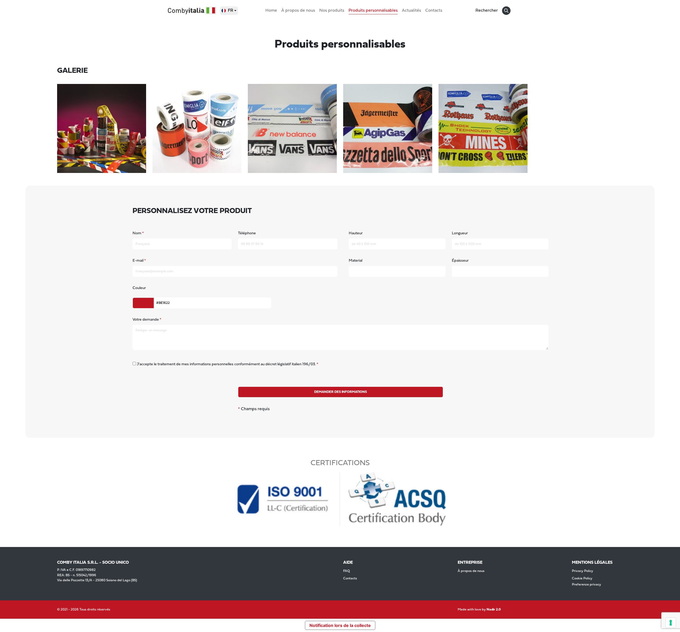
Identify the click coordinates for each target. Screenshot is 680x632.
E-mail (138, 261)
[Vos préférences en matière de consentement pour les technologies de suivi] (671, 623)
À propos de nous (298, 11)
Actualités (411, 11)
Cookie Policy (582, 578)
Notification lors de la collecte (340, 625)
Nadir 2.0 (494, 609)
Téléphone (247, 233)
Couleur (139, 288)
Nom (137, 233)
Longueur (460, 233)
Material (355, 261)
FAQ (346, 571)
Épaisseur (460, 261)
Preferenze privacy (586, 584)
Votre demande (146, 320)
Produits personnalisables (373, 11)
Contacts (433, 11)
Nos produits (331, 11)
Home (271, 11)
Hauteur (356, 233)
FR (230, 11)
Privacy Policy (582, 571)
